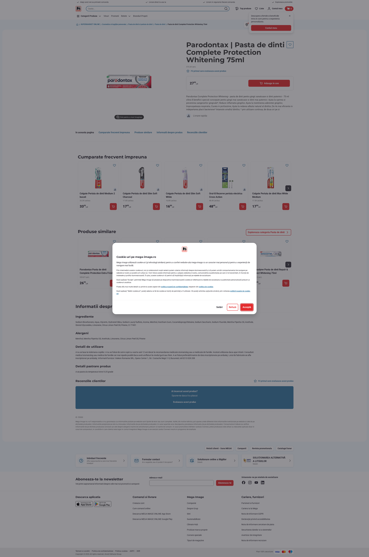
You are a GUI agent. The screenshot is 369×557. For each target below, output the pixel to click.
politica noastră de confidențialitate (174, 287)
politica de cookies (206, 287)
